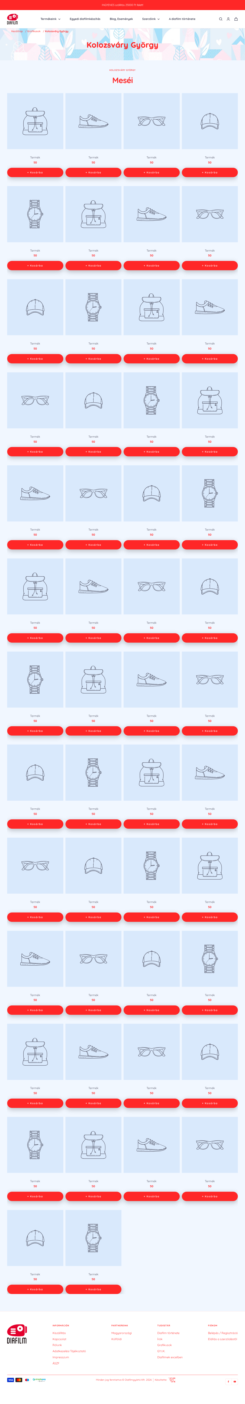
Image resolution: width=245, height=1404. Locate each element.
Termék (35, 157)
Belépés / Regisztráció (223, 1333)
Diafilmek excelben (170, 1357)
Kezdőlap (17, 31)
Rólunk (57, 1345)
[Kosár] (236, 19)
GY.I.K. (161, 1351)
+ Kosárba (35, 172)
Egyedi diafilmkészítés (85, 19)
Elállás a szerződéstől (222, 1339)
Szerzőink (149, 19)
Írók (159, 1339)
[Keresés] (220, 19)
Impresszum (61, 1357)
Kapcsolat (59, 1339)
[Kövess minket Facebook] (228, 1382)
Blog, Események (121, 19)
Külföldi (116, 1339)
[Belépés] (228, 18)
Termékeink (48, 19)
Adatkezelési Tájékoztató (69, 1351)
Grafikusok (34, 31)
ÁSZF (56, 1363)
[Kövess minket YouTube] (235, 1382)
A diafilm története (182, 19)
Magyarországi (121, 1333)
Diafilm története (168, 1333)
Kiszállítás (59, 1333)
